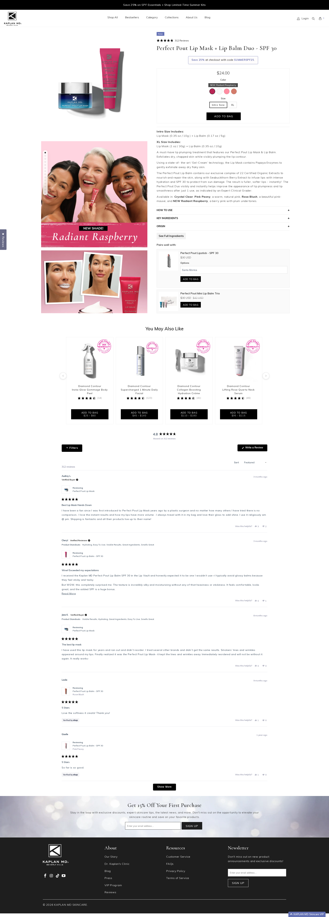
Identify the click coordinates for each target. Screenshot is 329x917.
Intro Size (218, 104)
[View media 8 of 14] (45, 174)
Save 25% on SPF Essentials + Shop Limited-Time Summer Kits (164, 5)
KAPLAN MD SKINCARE (70, 905)
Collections (172, 17)
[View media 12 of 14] (45, 186)
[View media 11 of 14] (45, 183)
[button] (173, 40)
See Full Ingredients (171, 236)
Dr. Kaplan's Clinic (117, 864)
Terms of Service (177, 878)
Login (305, 18)
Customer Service (178, 857)
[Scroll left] (63, 375)
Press (108, 878)
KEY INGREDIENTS (167, 218)
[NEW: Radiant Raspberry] (212, 91)
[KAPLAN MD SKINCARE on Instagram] (51, 876)
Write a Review (256, 448)
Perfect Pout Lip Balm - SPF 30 (88, 556)
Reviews (110, 892)
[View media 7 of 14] (45, 171)
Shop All (112, 17)
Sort (236, 462)
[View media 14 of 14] (45, 192)
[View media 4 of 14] (45, 162)
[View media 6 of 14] (45, 168)
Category (152, 17)
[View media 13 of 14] (45, 189)
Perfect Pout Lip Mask (83, 491)
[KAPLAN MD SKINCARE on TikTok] (57, 876)
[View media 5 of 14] (45, 165)
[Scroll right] (266, 375)
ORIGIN (161, 226)
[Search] (313, 18)
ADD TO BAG (190, 279)
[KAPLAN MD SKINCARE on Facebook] (45, 876)
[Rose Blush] (234, 91)
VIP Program (113, 885)
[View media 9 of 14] (45, 177)
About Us (191, 17)
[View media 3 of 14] (45, 159)
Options (184, 263)
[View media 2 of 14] (45, 155)
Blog (207, 17)
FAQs (170, 864)
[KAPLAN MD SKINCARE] (12, 19)
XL (232, 104)
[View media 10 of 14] (45, 180)
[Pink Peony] (227, 91)
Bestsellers (132, 17)
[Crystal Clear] (219, 91)
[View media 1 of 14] (45, 152)
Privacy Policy (175, 871)
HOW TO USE (164, 210)
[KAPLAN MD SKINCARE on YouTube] (63, 876)
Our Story (111, 857)
